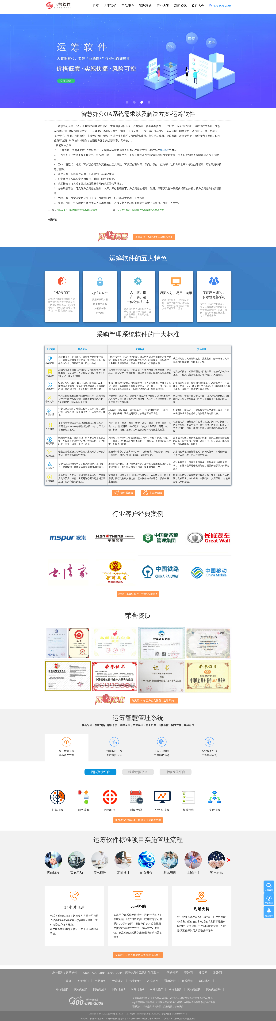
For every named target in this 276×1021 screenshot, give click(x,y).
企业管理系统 (198, 1002)
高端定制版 (156, 493)
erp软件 (209, 998)
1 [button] (127, 102)
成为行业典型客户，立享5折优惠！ (138, 594)
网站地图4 (99, 989)
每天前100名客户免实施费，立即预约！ (154, 700)
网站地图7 (156, 989)
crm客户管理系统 (185, 998)
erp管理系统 (138, 1002)
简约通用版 (126, 493)
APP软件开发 (162, 1002)
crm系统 (163, 998)
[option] (138, 61)
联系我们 (187, 980)
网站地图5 (118, 989)
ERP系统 (199, 998)
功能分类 (156, 1006)
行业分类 (147, 1006)
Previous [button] (11, 62)
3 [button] (141, 102)
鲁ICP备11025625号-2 (152, 1014)
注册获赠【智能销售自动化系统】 (154, 237)
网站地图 (205, 980)
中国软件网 (171, 972)
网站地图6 (137, 989)
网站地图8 (175, 989)
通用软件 (170, 980)
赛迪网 (188, 972)
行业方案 (163, 5)
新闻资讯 (180, 5)
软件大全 (198, 5)
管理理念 (145, 5)
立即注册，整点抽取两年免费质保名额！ (138, 955)
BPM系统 (150, 1002)
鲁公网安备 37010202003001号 (174, 1014)
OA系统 (164, 150)
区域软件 (152, 980)
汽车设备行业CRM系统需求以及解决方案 (77, 210)
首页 (96, 5)
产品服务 (127, 5)
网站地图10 (213, 989)
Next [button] (265, 62)
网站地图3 (80, 989)
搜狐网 (203, 972)
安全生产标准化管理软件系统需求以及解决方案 (140, 210)
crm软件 (172, 998)
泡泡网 (217, 972)
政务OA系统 (176, 1002)
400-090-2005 (221, 5)
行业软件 (135, 980)
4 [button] (149, 102)
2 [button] (134, 102)
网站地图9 (193, 989)
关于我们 (110, 5)
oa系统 (187, 1002)
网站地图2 (61, 989)
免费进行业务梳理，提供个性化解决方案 (138, 820)
